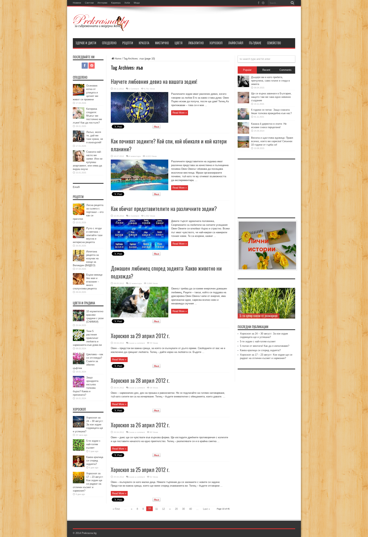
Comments (285, 69)
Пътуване (255, 43)
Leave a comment (137, 343)
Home (118, 58)
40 (190, 508)
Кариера (116, 3)
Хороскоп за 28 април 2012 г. (140, 380)
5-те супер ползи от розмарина (259, 315)
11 (156, 508)
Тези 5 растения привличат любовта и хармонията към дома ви (87, 338)
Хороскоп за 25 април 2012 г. (140, 470)
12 (163, 508)
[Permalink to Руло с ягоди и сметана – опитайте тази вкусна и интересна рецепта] (78, 237)
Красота (144, 43)
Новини (77, 3)
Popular (247, 69)
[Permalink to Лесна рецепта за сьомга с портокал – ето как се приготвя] (78, 214)
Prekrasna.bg (89, 533)
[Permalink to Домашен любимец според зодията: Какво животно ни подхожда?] (139, 316)
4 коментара (135, 156)
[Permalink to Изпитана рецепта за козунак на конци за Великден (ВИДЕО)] (78, 260)
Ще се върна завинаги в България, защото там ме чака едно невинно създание (271, 97)
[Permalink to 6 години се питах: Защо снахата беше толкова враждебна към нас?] (243, 118)
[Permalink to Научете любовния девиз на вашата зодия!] (139, 121)
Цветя (178, 43)
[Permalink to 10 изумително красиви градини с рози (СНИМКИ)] (78, 320)
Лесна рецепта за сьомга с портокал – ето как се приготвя (88, 212)
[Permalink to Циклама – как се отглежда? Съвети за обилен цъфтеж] (78, 363)
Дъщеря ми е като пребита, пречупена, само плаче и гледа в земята (270, 81)
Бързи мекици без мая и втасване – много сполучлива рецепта (87, 281)
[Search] (292, 3)
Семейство (274, 43)
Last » (206, 508)
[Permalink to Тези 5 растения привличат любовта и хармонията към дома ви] (78, 340)
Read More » (179, 112)
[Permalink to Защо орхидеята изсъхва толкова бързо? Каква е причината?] (78, 386)
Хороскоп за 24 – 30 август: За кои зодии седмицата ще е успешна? (88, 424)
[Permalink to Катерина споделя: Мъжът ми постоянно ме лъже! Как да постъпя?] (78, 117)
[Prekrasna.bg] (101, 28)
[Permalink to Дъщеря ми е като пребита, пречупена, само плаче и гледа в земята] (243, 86)
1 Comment (134, 89)
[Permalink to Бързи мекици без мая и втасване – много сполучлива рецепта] (78, 283)
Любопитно (196, 43)
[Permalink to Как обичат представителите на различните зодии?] (139, 249)
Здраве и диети (86, 43)
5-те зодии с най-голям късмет (93, 444)
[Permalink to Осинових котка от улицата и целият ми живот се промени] (78, 94)
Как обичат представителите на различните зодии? (164, 208)
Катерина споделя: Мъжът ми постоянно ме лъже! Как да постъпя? (87, 115)
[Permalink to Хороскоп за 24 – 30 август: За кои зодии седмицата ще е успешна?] (78, 426)
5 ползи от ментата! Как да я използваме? (264, 345)
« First (116, 508)
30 (183, 508)
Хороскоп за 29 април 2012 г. (140, 336)
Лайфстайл (235, 43)
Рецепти (127, 43)
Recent (266, 69)
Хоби (127, 3)
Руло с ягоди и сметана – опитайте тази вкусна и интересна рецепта (87, 235)
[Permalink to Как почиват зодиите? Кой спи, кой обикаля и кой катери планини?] (139, 189)
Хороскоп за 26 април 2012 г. (140, 425)
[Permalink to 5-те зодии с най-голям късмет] (78, 449)
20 (176, 508)
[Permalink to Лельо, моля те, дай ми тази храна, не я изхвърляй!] (78, 141)
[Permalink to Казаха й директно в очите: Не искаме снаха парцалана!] (243, 132)
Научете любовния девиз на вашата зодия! (154, 81)
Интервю (102, 3)
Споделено (109, 43)
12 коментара (135, 283)
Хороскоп (216, 43)
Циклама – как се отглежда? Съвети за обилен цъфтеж (88, 361)
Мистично (162, 43)
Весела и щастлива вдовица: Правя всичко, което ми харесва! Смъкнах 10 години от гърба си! (272, 141)
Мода (137, 3)
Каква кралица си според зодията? (94, 460)
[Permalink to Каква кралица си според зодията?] (78, 466)
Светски (89, 3)
